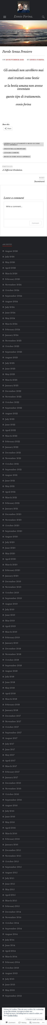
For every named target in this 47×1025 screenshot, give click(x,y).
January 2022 (11, 447)
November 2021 (13, 458)
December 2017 (13, 716)
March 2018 (11, 699)
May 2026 (10, 262)
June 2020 (10, 548)
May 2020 (10, 553)
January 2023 (11, 385)
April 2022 (10, 430)
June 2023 (10, 369)
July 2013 (9, 979)
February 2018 (12, 704)
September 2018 (13, 665)
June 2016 (10, 816)
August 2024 (11, 301)
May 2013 (10, 990)
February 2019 (12, 637)
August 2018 (11, 671)
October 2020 (12, 525)
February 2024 (12, 329)
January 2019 (11, 643)
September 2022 (13, 408)
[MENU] (4, 17)
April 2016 (10, 828)
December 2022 (13, 391)
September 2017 (13, 732)
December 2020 (13, 514)
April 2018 (10, 693)
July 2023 (9, 363)
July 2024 (9, 307)
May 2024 (10, 318)
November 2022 (13, 397)
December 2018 (13, 648)
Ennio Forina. (23, 16)
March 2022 (11, 436)
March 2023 (11, 380)
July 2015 (9, 878)
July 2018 (9, 676)
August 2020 (11, 537)
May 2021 (10, 486)
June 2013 (10, 984)
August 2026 (11, 251)
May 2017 (9, 755)
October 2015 (12, 861)
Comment (35, 223)
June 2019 (10, 615)
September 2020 (13, 531)
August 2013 (11, 973)
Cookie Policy (13, 1015)
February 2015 (12, 906)
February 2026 (12, 279)
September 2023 (13, 352)
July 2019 (9, 609)
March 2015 (11, 900)
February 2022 (12, 441)
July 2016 (9, 811)
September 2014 (13, 928)
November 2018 (13, 654)
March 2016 (11, 833)
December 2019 (13, 581)
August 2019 (11, 604)
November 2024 (13, 285)
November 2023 (13, 341)
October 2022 (12, 402)
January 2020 (11, 576)
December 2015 (13, 850)
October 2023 (12, 346)
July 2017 (9, 744)
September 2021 (13, 469)
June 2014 (10, 945)
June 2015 (10, 884)
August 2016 (11, 805)
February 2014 (12, 962)
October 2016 (12, 794)
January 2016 (11, 844)
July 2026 (9, 257)
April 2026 (10, 268)
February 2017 (12, 772)
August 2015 (11, 872)
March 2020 (11, 565)
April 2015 (10, 895)
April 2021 (10, 492)
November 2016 (13, 788)
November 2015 (13, 856)
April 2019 (10, 626)
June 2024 (10, 313)
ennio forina (37, 60)
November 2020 (13, 520)
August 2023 (11, 357)
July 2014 (9, 940)
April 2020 (10, 559)
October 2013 (12, 968)
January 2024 (11, 335)
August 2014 (11, 934)
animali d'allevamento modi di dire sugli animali (22, 144)
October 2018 (12, 660)
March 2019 (11, 632)
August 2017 (11, 738)
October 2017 (12, 727)
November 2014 (13, 917)
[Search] (41, 17)
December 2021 (13, 453)
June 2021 (10, 481)
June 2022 (10, 425)
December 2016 (13, 783)
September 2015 (13, 867)
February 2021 (12, 503)
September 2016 (13, 800)
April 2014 (10, 951)
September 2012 (13, 996)
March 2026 (11, 273)
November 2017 (13, 721)
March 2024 (11, 324)
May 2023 (10, 374)
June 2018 (10, 682)
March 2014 (11, 956)
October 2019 (12, 593)
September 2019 (13, 598)
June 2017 (10, 749)
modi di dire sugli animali (17, 156)
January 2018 (11, 710)
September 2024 (13, 296)
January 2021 (11, 509)
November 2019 (13, 587)
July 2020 (10, 542)
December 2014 (13, 912)
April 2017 (10, 760)
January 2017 (11, 777)
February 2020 (12, 570)
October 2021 (12, 464)
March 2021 (11, 497)
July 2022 (9, 419)
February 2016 (12, 839)
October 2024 (12, 290)
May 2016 (10, 822)
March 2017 (11, 766)
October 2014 (12, 923)
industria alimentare (15, 149)
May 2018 (10, 688)
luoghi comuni (11, 153)
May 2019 (10, 620)
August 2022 (11, 413)
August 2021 (11, 475)
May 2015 (10, 889)
